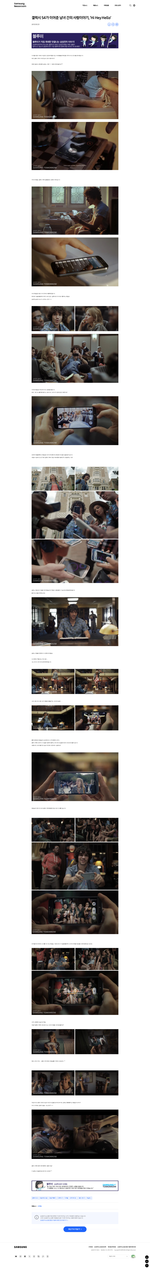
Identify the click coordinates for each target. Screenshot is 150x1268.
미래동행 (106, 5)
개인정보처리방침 (112, 1247)
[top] (147, 1265)
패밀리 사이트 (112, 1256)
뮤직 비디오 (73, 1198)
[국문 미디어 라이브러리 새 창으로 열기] (38, 1256)
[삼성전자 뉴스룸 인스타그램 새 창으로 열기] (20, 1256)
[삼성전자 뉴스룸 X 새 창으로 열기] (29, 1256)
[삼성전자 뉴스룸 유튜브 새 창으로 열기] (16, 1256)
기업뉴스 (84, 5)
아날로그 (89, 1198)
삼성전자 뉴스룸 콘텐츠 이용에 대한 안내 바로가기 (53, 1220)
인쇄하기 (116, 24)
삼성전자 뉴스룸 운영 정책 (100, 1247)
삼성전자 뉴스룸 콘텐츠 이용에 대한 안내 (127, 1247)
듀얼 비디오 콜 (43, 1198)
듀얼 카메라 (52, 1198)
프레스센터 (118, 5)
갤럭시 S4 (35, 1198)
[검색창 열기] (130, 5)
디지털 (66, 1198)
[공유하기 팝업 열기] (147, 1261)
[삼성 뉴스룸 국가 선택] (134, 5)
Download (109, 24)
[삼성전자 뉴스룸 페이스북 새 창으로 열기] (25, 1256)
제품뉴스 (95, 5)
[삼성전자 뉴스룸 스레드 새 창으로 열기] (34, 1256)
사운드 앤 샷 (81, 1198)
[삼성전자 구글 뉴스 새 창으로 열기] (47, 1256)
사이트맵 (91, 1247)
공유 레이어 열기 (113, 24)
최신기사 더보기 (74, 1229)
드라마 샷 (59, 1198)
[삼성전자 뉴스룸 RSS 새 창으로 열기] (43, 1256)
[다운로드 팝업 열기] (147, 1257)
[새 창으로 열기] (133, 1256)
